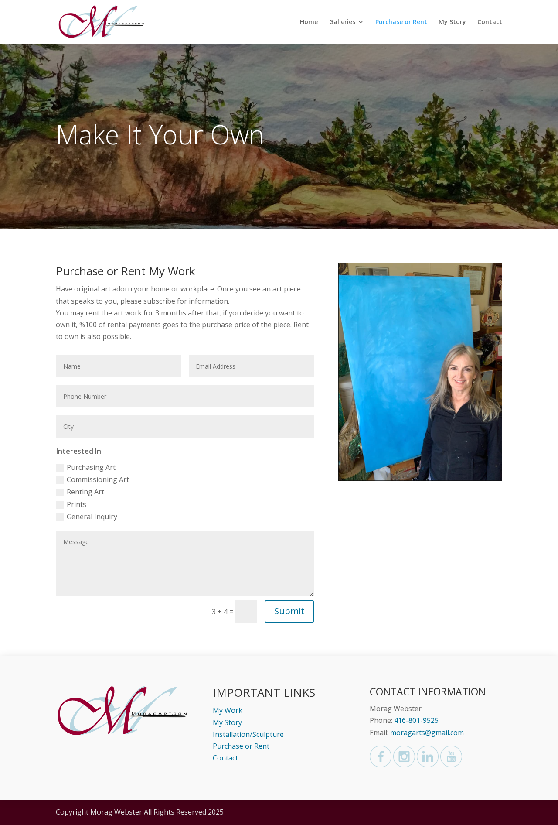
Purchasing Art (91, 467)
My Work (227, 710)
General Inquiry (92, 516)
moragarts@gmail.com (427, 732)
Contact (489, 22)
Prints (76, 504)
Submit (289, 611)
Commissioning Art (98, 479)
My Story (452, 22)
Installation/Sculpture (248, 734)
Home (309, 22)
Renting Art (85, 491)
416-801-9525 (416, 720)
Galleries (342, 22)
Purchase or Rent (401, 22)
